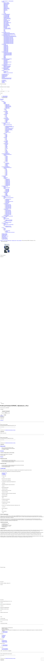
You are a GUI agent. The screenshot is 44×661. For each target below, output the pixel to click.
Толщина (5, 168)
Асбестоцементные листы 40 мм (8, 43)
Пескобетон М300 (6, 17)
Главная (1, 240)
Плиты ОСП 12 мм (8, 212)
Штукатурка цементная (9, 129)
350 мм (7, 159)
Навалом (7, 113)
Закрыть (1, 99)
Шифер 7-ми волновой (7, 65)
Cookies (3, 637)
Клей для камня (6, 23)
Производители (4, 76)
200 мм (7, 157)
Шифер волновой (4, 216)
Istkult (4, 56)
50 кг (4, 12)
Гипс (6, 132)
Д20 (6, 110)
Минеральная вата (6, 68)
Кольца (7, 165)
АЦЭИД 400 (4, 44)
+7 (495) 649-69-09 (4, 631)
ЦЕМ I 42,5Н (6, 5)
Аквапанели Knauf (6, 59)
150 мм (7, 156)
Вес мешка (5, 114)
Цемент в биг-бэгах (7, 3)
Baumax (7, 144)
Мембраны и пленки (7, 69)
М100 (6, 134)
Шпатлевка (5, 27)
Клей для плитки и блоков (9, 128)
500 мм (7, 161)
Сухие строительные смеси (6, 14)
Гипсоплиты (7, 200)
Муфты (7, 164)
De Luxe (7, 148)
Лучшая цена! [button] (3, 468)
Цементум (7, 119)
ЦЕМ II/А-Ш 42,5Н (6, 8)
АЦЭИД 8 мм (6, 45)
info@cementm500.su (5, 649)
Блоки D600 (7, 191)
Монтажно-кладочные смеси (10, 126)
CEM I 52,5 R (6, 7)
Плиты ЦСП (5, 62)
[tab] (22, 446)
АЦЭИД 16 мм (8, 182)
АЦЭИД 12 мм (6, 47)
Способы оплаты (4, 641)
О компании (4, 80)
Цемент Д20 (5, 10)
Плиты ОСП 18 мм (8, 213)
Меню (5, 123)
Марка (5, 103)
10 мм (6, 170)
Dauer (6, 147)
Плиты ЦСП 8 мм (8, 204)
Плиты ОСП (5, 63)
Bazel (6, 145)
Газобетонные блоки (7, 187)
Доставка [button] (2, 450)
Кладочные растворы (7, 20)
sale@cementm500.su (5, 648)
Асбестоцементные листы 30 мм (8, 42)
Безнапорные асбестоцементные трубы (9, 34)
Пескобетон (7, 127)
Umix (6, 150)
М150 (6, 135)
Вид (4, 125)
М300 (6, 136)
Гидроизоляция (8, 230)
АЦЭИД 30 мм (6, 50)
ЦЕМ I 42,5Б (7, 104)
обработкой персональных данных (10, 442)
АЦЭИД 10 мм (6, 46)
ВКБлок (7, 195)
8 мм (6, 169)
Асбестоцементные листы (6, 166)
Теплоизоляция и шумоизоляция (8, 224)
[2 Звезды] (22, 301)
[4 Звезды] (22, 359)
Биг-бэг (7, 112)
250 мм (7, 158)
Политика (3, 636)
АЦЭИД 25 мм (6, 49)
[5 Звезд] (22, 387)
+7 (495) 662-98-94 (4, 96)
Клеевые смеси (4, 235)
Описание (3, 473)
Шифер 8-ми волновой (7, 66)
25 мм (6, 173)
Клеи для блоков (19, 240)
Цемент (3, 1)
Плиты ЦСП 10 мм (8, 205)
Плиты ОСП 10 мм (8, 211)
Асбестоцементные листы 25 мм (8, 41)
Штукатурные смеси (7, 25)
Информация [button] (2, 446)
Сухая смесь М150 (6, 15)
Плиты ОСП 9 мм (8, 210)
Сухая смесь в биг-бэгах (7, 28)
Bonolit (5, 55)
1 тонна (5, 13)
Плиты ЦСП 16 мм (8, 206)
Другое (3, 70)
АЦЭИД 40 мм (8, 185)
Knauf (6, 149)
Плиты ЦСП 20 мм (8, 207)
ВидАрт (7, 151)
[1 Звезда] (22, 272)
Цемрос (7, 120)
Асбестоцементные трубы (6, 32)
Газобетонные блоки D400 (8, 53)
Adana (6, 121)
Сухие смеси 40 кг (4, 238)
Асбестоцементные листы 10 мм (8, 38)
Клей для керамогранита (7, 22)
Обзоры (3, 81)
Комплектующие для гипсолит (8, 72)
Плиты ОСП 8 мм (8, 209)
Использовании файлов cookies (6, 78)
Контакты (3, 77)
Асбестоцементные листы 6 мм (8, 37)
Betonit (6, 146)
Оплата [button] (1, 456)
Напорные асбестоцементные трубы (9, 33)
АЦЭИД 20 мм (6, 48)
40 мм (6, 175)
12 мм (6, 171)
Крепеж (7, 231)
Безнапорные (7, 163)
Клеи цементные (6, 24)
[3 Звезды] (22, 330)
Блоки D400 (7, 189)
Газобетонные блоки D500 (8, 54)
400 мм (7, 160)
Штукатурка (5, 26)
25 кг (4, 29)
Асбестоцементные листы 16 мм (8, 40)
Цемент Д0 (5, 9)
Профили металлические (7, 64)
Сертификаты (4, 474)
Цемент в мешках (6, 2)
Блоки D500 (7, 190)
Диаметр (5, 155)
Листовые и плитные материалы (7, 58)
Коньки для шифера (7, 67)
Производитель (6, 118)
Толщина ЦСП (6, 203)
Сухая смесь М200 (6, 16)
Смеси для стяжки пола (7, 18)
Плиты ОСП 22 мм (8, 214)
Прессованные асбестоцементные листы (10, 35)
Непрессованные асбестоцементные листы (10, 36)
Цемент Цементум (4, 237)
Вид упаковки (6, 111)
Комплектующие (6, 215)
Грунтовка (5, 19)
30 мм (6, 174)
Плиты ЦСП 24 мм (8, 208)
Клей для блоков (6, 21)
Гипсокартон (6, 60)
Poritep (5, 57)
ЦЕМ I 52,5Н (6, 6)
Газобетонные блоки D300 (8, 52)
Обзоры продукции (5, 75)
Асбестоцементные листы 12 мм (8, 39)
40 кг (4, 11)
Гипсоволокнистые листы (9, 201)
